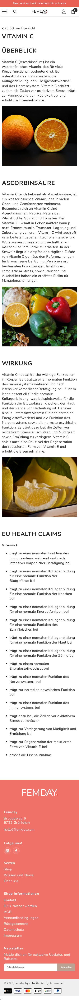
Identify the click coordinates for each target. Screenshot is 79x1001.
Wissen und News (19, 875)
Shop (8, 869)
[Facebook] (16, 850)
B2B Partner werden (20, 906)
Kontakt (10, 900)
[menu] (4, 11)
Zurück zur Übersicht (19, 28)
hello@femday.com (19, 829)
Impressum (13, 935)
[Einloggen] (64, 12)
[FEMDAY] (39, 796)
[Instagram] (7, 850)
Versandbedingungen (21, 917)
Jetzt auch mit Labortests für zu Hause (42, 3)
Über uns (11, 881)
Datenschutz (14, 929)
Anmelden (66, 967)
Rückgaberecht (16, 923)
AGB (7, 912)
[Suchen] (15, 11)
